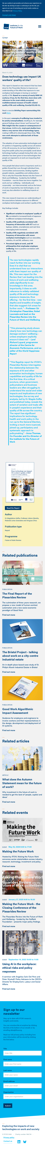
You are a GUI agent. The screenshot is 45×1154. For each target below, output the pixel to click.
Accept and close (9, 15)
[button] (40, 27)
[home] (12, 26)
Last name (7, 1070)
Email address (9, 1081)
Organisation (8, 1092)
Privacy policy (8, 1137)
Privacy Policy (17, 11)
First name (7, 1059)
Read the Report (13, 508)
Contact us (7, 1141)
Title (5, 1048)
